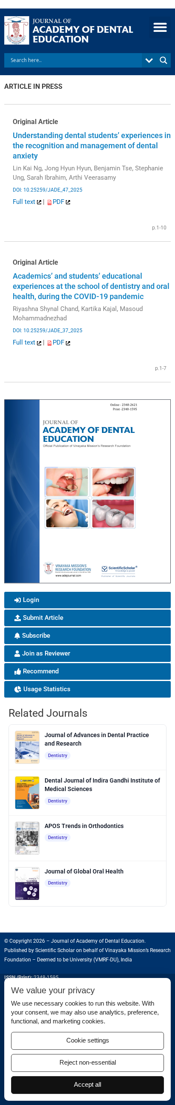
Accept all (87, 1084)
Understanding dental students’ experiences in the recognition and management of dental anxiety (92, 145)
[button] (160, 27)
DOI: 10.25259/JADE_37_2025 (47, 330)
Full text (25, 202)
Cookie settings (87, 1040)
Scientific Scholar (55, 950)
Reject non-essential (87, 1062)
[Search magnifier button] (163, 60)
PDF (59, 202)
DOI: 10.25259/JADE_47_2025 (47, 190)
